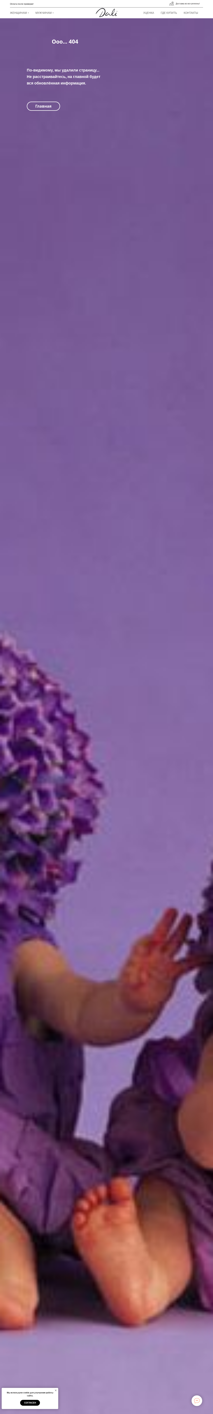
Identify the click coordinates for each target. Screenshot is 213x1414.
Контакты (191, 12)
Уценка (148, 12)
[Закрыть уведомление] (55, 1390)
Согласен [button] (30, 1403)
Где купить (169, 12)
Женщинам (18, 12)
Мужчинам (43, 12)
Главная (43, 106)
